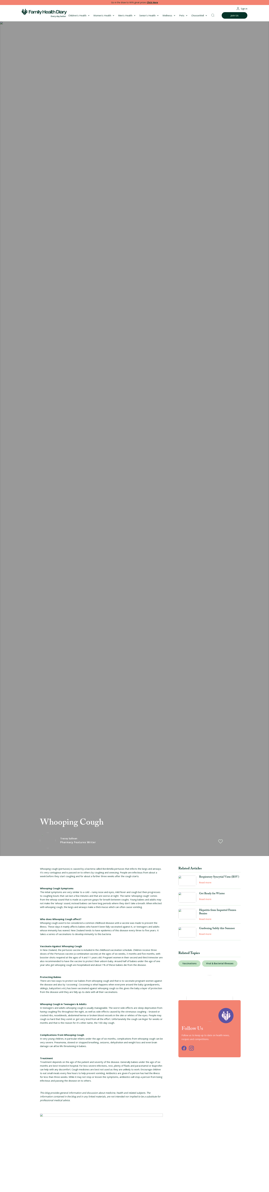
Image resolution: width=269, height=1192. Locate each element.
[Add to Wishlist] (220, 841)
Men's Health (125, 15)
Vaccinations (189, 963)
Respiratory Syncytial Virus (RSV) (219, 877)
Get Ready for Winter (212, 894)
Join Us (234, 15)
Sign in (244, 8)
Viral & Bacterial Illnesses (219, 963)
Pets (181, 15)
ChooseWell (197, 15)
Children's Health (77, 15)
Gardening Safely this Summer (217, 928)
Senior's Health (147, 15)
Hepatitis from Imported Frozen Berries (217, 912)
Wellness (167, 15)
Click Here (152, 2)
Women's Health (102, 15)
